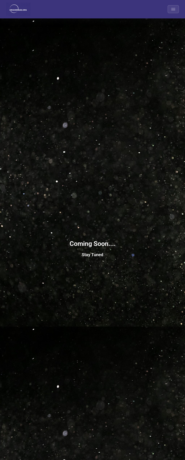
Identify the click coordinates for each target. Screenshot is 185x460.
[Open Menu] (173, 9)
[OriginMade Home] (18, 9)
